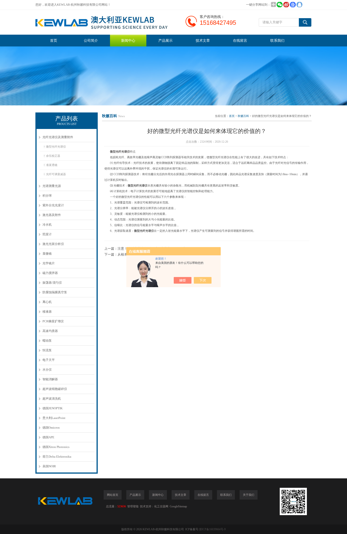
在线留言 (240, 40)
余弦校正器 (53, 155)
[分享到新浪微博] (286, 4)
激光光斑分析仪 (53, 244)
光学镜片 (48, 263)
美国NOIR (49, 466)
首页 (53, 40)
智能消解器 (50, 379)
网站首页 (112, 495)
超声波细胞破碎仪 (54, 389)
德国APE (48, 437)
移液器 (47, 311)
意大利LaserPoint (53, 418)
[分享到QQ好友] (299, 4)
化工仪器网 (161, 506)
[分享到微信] (279, 4)
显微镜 (47, 253)
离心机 (47, 302)
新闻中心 (128, 40)
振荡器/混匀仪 (52, 282)
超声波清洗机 (51, 398)
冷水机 (47, 224)
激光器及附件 (51, 215)
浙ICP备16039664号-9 (212, 529)
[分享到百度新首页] (292, 4)
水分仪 (47, 369)
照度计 (47, 234)
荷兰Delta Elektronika (56, 456)
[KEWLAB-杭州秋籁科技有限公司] (106, 22)
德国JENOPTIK (52, 408)
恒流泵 (47, 350)
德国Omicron (51, 427)
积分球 (47, 195)
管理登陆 (133, 506)
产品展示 (165, 40)
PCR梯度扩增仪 (53, 321)
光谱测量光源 (51, 186)
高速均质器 (50, 331)
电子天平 (48, 360)
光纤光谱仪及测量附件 (57, 137)
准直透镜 (51, 165)
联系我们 (277, 40)
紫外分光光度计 (53, 205)
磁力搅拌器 (50, 273)
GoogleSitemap (178, 506)
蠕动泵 (47, 340)
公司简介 (91, 40)
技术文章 (203, 40)
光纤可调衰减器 (56, 174)
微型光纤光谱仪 (56, 146)
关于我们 (248, 495)
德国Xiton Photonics (55, 447)
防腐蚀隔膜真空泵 (54, 292)
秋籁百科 (243, 116)
